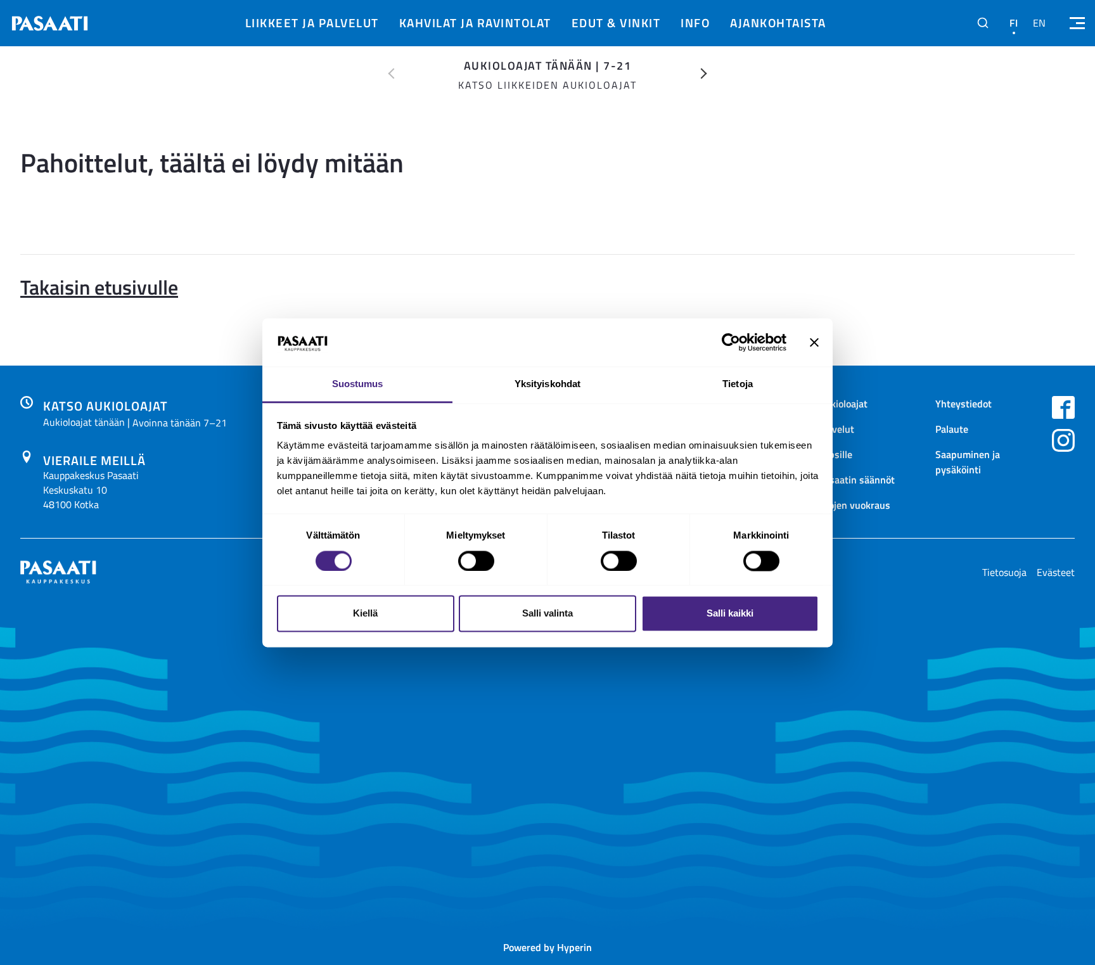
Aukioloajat (843, 403)
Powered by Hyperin (547, 947)
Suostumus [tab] (357, 384)
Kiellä (365, 613)
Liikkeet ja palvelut (312, 22)
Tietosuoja (1004, 572)
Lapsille (835, 454)
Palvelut (836, 428)
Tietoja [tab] (737, 384)
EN (1039, 23)
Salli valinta (547, 613)
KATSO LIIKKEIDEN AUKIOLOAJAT (547, 85)
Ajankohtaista (778, 22)
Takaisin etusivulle (99, 286)
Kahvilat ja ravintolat (475, 22)
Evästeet (1056, 572)
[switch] (476, 561)
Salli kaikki (730, 613)
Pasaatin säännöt (857, 479)
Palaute (951, 428)
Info (695, 22)
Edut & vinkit (616, 22)
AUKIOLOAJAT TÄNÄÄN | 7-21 (548, 65)
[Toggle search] (982, 22)
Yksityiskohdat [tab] (547, 384)
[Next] (704, 73)
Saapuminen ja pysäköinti (967, 461)
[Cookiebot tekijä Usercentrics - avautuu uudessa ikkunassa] (731, 342)
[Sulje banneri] (814, 342)
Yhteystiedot (963, 403)
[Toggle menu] (1075, 23)
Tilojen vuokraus (854, 504)
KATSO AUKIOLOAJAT (105, 405)
